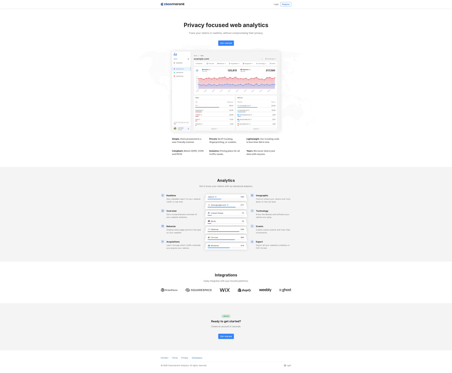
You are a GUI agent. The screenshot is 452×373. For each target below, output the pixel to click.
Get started (226, 43)
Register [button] (286, 4)
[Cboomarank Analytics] (173, 4)
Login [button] (276, 4)
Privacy (184, 358)
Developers (197, 358)
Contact (164, 358)
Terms (175, 358)
